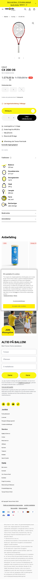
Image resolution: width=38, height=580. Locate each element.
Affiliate (4, 444)
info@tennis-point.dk (24, 382)
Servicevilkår (14, 508)
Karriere (4, 447)
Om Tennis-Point (6, 474)
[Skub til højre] (23, 58)
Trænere (4, 451)
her (16, 292)
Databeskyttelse (8, 295)
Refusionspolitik (23, 508)
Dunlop (13, 16)
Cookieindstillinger (19, 301)
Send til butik (5, 458)
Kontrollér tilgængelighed (10, 145)
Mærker (6, 16)
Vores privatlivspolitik (7, 387)
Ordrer (3, 437)
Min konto (4, 467)
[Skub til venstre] (14, 58)
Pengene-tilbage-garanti (8, 421)
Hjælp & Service (6, 433)
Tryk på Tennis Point (7, 492)
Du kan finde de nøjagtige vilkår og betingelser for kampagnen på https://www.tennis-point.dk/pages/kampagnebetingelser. (18, 574)
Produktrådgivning (7, 488)
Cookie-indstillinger (7, 424)
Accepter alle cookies (19, 306)
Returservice (5, 440)
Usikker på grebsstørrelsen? (12, 97)
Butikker (4, 478)
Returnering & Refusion (8, 485)
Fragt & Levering (6, 481)
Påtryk (15, 295)
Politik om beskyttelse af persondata (13, 505)
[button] (2, 9)
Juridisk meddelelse (29, 505)
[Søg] (25, 9)
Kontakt (4, 470)
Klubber (4, 454)
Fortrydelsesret (6, 414)
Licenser (4, 417)
